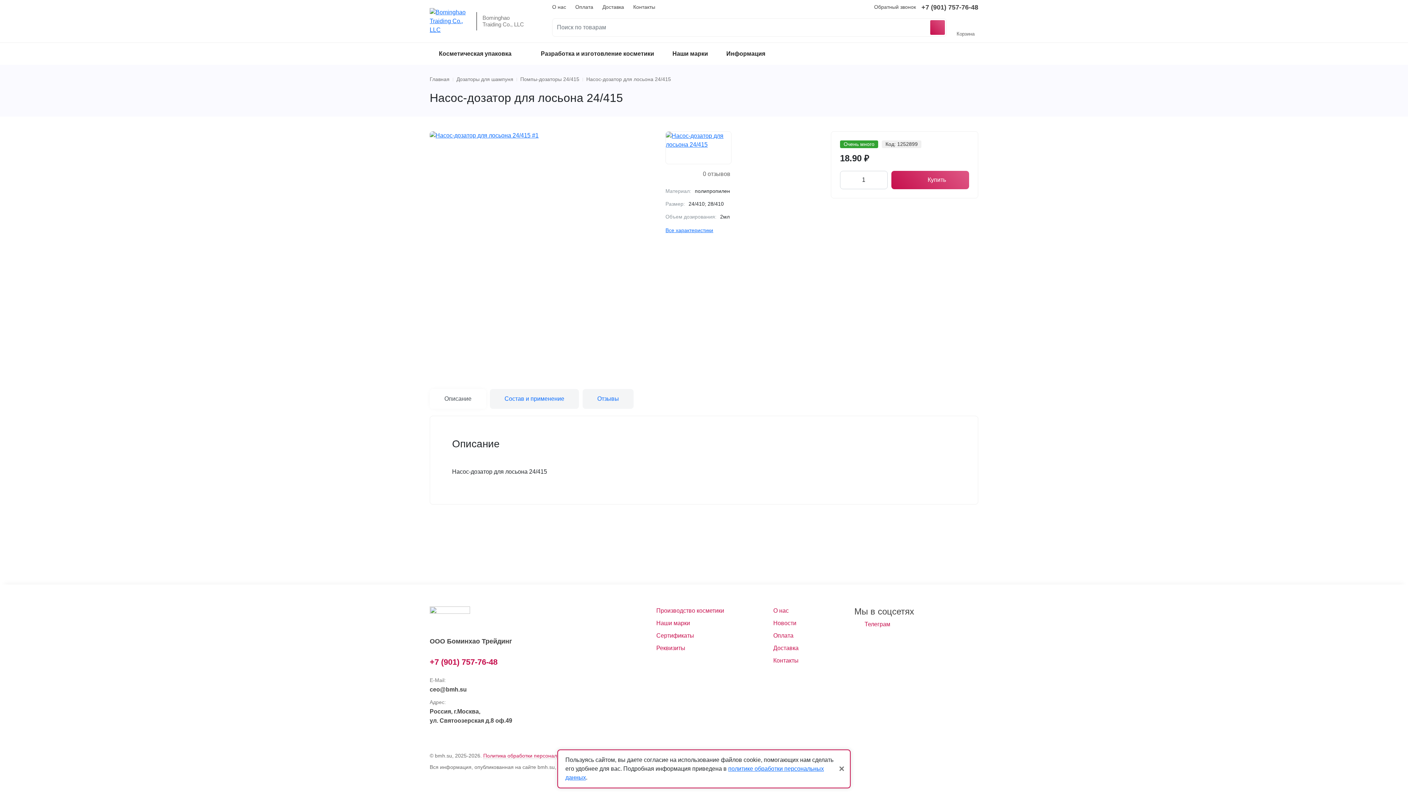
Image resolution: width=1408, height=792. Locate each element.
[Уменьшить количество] (846, 180)
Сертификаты (675, 635)
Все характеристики (689, 230)
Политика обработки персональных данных (535, 756)
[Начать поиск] (937, 27)
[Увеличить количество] (881, 180)
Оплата (584, 7)
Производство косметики (690, 611)
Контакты (644, 7)
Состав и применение (534, 399)
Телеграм (877, 624)
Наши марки (690, 54)
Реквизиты (670, 648)
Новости (784, 623)
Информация (745, 54)
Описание (458, 399)
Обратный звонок (895, 7)
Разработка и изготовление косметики (597, 54)
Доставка (613, 7)
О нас (559, 7)
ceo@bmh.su (448, 689)
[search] (749, 27)
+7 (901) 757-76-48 (949, 7)
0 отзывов (716, 174)
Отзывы (608, 399)
